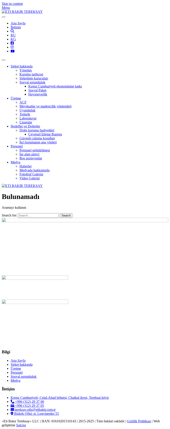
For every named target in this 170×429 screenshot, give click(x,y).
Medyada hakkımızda (34, 170)
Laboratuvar (28, 118)
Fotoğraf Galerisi (31, 174)
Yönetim (25, 70)
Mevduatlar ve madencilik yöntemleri (45, 106)
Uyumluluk (27, 110)
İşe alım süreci (29, 154)
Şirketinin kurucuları (33, 78)
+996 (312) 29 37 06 (29, 401)
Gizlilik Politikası (139, 421)
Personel (17, 146)
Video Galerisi (29, 178)
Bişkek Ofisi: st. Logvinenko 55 (36, 413)
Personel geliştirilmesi (34, 150)
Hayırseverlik (37, 94)
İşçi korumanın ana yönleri (38, 142)
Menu (6, 8)
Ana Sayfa (18, 23)
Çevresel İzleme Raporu (45, 134)
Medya (15, 162)
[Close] (3, 60)
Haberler (25, 166)
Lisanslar (25, 122)
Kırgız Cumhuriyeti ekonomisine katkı (55, 86)
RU (13, 35)
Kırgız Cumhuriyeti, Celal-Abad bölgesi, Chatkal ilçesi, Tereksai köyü (60, 397)
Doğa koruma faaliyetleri (36, 130)
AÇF (23, 102)
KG (13, 39)
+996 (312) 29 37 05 (29, 405)
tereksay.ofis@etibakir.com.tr (35, 409)
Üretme (16, 98)
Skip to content (12, 4)
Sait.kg (21, 425)
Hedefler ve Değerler (25, 126)
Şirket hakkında (22, 66)
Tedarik (24, 114)
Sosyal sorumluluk (32, 82)
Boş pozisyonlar (30, 158)
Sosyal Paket (37, 90)
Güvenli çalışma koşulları (37, 138)
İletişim (16, 27)
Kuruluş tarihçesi (31, 74)
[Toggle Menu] (3, 17)
